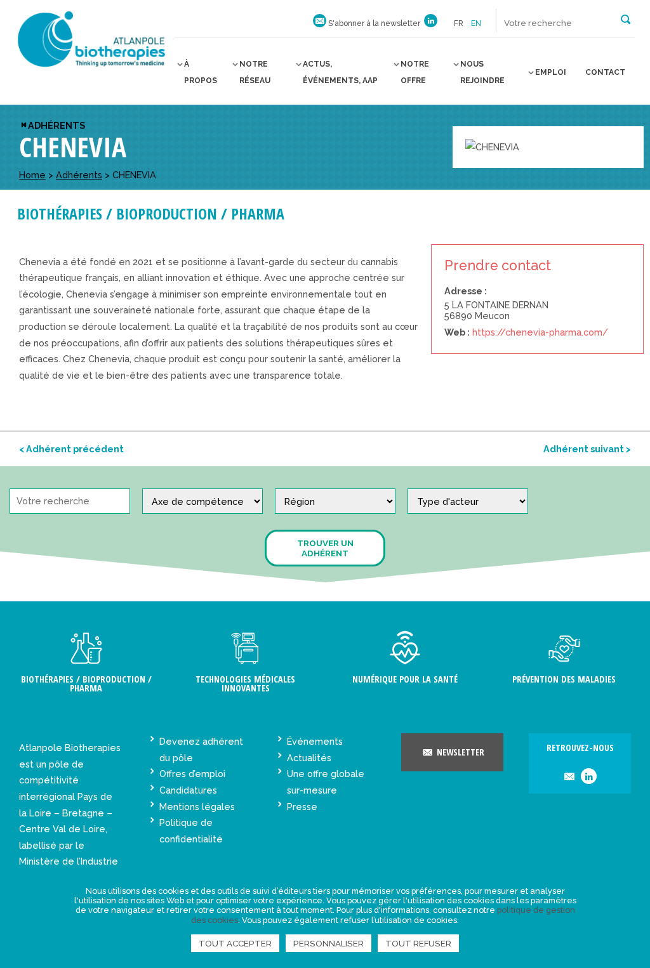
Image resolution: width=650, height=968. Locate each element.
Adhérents (56, 125)
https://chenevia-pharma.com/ (540, 332)
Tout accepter (235, 943)
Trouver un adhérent (325, 548)
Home (32, 174)
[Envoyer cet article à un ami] (569, 777)
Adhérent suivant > (587, 448)
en (476, 23)
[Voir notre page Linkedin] (430, 23)
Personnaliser (328, 943)
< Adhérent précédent (71, 448)
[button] (625, 18)
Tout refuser (418, 943)
